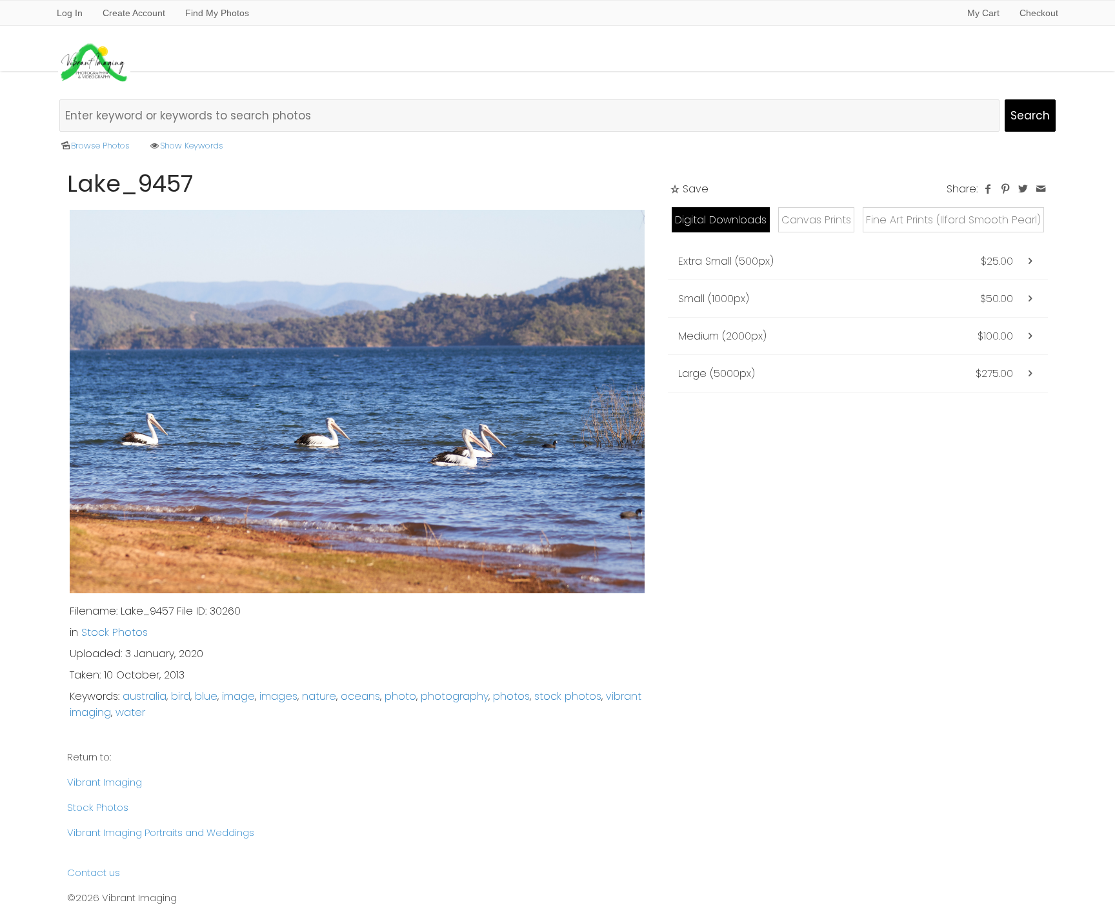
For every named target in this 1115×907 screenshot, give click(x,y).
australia (144, 696)
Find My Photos (217, 13)
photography (454, 696)
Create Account (134, 13)
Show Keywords (191, 145)
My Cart (984, 13)
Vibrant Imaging (104, 782)
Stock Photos (114, 632)
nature (319, 696)
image (238, 696)
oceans (360, 696)
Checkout (1039, 13)
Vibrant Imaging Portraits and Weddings (160, 832)
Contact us (93, 872)
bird (180, 696)
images (278, 696)
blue (206, 696)
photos (511, 696)
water (130, 712)
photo (400, 696)
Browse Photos (100, 145)
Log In (70, 13)
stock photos (567, 696)
